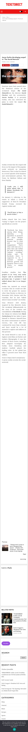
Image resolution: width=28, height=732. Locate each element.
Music (3, 709)
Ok (14, 729)
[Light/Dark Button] (21, 11)
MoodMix (5, 643)
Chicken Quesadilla (7, 669)
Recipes (4, 712)
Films (3, 702)
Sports (3, 715)
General (4, 705)
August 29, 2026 (18, 633)
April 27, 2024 (6, 61)
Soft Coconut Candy (7, 680)
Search (5, 652)
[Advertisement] (14, 38)
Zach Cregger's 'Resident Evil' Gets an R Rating (19, 629)
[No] (26, 726)
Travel (3, 719)
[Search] (25, 11)
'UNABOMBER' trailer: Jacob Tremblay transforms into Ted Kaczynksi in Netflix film (19, 618)
